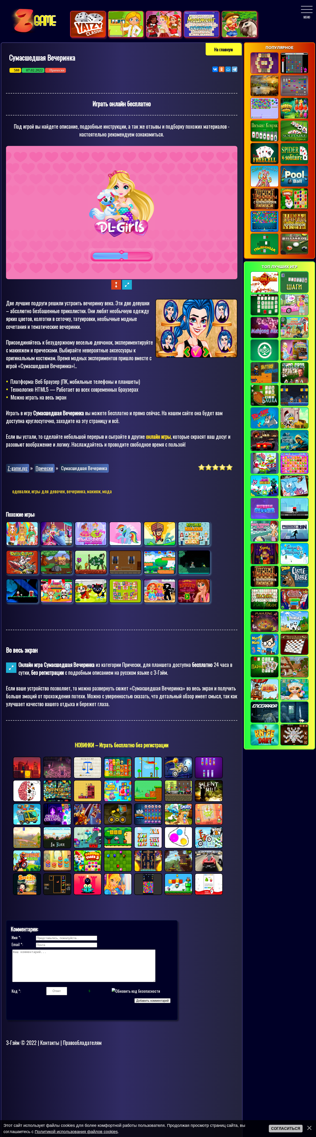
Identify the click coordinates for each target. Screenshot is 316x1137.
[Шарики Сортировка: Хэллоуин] (209, 776)
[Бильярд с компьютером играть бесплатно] (294, 185)
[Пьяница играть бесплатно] (264, 253)
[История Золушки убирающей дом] (294, 359)
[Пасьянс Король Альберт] (294, 382)
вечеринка (76, 491)
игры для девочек (48, 491)
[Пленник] (264, 721)
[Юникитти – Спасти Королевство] (264, 495)
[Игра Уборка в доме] (126, 36)
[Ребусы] (209, 893)
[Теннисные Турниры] (27, 893)
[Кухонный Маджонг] (194, 534)
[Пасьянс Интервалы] (264, 608)
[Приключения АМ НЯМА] (264, 472)
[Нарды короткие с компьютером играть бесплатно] (294, 231)
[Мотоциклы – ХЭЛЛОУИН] (178, 776)
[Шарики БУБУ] (118, 869)
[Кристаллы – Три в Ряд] (57, 823)
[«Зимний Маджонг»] (294, 563)
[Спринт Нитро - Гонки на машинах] (264, 450)
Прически (57, 70)
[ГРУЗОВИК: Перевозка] (27, 823)
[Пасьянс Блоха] (264, 404)
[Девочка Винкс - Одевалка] (118, 893)
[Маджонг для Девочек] (125, 591)
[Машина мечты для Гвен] (294, 314)
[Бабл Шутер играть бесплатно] (264, 231)
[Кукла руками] (91, 534)
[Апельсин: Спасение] (27, 846)
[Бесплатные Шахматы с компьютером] (264, 586)
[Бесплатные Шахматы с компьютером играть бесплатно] (264, 208)
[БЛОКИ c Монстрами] (87, 846)
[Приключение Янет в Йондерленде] (22, 591)
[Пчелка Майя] (91, 562)
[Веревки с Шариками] (178, 846)
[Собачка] (160, 562)
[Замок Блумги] (87, 893)
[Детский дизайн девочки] (160, 591)
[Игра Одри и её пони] (239, 36)
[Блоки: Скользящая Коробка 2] (87, 799)
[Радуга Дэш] (125, 534)
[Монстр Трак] (178, 799)
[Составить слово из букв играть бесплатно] (264, 95)
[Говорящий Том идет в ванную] (294, 699)
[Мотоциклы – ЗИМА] (209, 846)
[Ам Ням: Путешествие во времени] (209, 823)
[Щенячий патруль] (294, 337)
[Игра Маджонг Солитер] (201, 36)
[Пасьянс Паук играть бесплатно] (294, 163)
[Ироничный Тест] (27, 799)
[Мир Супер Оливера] (178, 893)
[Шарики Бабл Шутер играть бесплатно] (264, 117)
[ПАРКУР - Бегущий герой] (294, 540)
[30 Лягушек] (194, 562)
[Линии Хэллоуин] (148, 823)
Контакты (49, 1042)
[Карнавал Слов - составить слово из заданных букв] (264, 563)
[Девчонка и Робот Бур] (22, 562)
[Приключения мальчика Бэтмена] (264, 382)
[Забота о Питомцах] (56, 591)
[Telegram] (234, 69)
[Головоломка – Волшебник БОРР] (57, 846)
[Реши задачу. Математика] (264, 653)
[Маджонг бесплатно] (294, 744)
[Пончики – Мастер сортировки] (57, 869)
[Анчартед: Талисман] (148, 776)
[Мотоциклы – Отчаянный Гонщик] (27, 869)
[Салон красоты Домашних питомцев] (91, 591)
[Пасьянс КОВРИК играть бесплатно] (264, 140)
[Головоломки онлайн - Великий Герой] (294, 427)
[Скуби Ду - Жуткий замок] (294, 586)
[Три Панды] (294, 631)
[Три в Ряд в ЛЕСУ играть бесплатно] (294, 117)
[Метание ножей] (264, 744)
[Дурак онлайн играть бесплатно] (264, 185)
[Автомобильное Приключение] (209, 869)
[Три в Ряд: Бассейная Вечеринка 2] (118, 799)
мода (107, 491)
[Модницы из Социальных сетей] (22, 534)
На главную (223, 49)
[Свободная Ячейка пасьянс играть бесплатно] (264, 163)
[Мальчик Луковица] (118, 846)
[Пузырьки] (264, 518)
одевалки (21, 491)
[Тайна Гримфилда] (57, 776)
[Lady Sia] (56, 562)
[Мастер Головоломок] (87, 776)
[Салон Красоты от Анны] (194, 591)
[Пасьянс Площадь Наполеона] (264, 314)
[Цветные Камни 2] (148, 893)
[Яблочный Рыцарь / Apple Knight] (178, 869)
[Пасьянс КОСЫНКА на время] (294, 608)
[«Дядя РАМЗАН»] (294, 404)
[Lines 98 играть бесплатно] (294, 72)
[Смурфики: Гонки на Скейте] (178, 823)
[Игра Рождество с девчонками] (164, 36)
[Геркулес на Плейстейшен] (87, 823)
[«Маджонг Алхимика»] (264, 631)
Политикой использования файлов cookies (76, 1131)
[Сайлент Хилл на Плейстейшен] (209, 799)
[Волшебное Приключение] (125, 562)
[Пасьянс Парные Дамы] (264, 676)
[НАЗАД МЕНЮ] (307, 9)
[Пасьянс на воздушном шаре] (264, 699)
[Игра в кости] (88, 36)
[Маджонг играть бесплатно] (264, 72)
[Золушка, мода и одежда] (56, 534)
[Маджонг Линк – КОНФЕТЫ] (294, 472)
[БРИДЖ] (264, 359)
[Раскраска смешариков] (294, 495)
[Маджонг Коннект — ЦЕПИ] (264, 291)
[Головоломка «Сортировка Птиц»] (148, 846)
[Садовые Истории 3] (87, 869)
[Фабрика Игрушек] (118, 776)
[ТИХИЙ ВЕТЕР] (294, 721)
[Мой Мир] (228, 69)
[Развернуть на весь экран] (127, 287)
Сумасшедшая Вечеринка (84, 468)
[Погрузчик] (118, 823)
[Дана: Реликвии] (160, 534)
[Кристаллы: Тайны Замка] (57, 799)
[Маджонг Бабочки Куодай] (294, 450)
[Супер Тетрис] (57, 893)
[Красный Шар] (148, 799)
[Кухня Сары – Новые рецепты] (264, 540)
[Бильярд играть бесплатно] (294, 253)
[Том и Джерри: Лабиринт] (264, 427)
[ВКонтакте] (215, 69)
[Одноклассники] (221, 69)
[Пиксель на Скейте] (294, 518)
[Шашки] (294, 653)
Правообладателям (82, 1042)
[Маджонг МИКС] (264, 337)
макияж (94, 491)
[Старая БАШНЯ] (148, 869)
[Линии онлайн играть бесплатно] (294, 95)
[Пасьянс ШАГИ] (294, 291)
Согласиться (285, 1129)
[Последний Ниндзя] (27, 776)
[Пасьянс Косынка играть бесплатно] (294, 140)
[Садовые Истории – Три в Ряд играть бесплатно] (294, 208)
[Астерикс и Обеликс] (294, 676)
